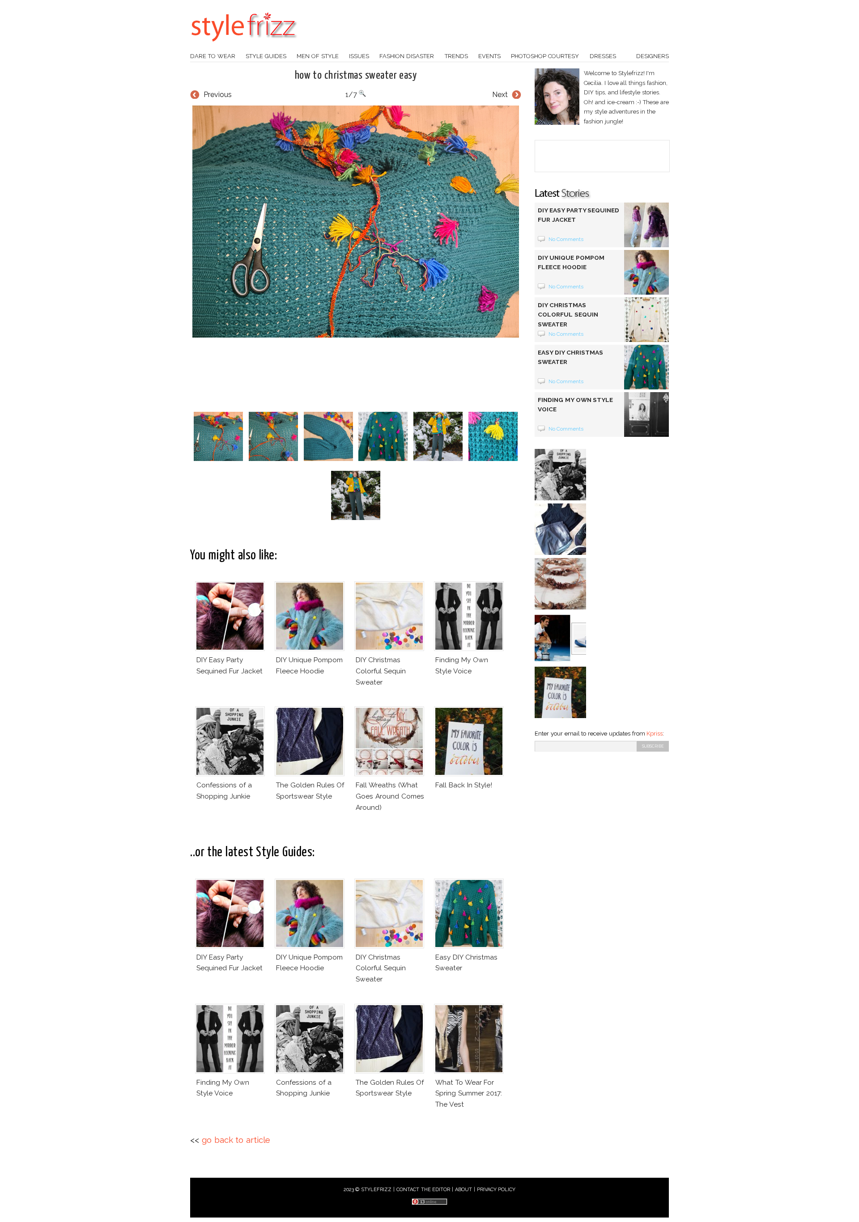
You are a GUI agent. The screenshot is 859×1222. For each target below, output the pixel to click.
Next (500, 94)
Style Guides (266, 56)
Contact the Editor (423, 1189)
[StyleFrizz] (244, 46)
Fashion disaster (406, 56)
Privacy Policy (496, 1189)
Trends (456, 56)
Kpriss (654, 733)
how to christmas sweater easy (356, 75)
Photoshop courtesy (545, 56)
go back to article (236, 1140)
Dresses (603, 56)
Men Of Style (318, 56)
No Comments (566, 239)
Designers (652, 56)
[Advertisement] (356, 375)
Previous (218, 94)
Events (489, 56)
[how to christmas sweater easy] (355, 221)
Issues (359, 56)
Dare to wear (212, 56)
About (463, 1189)
